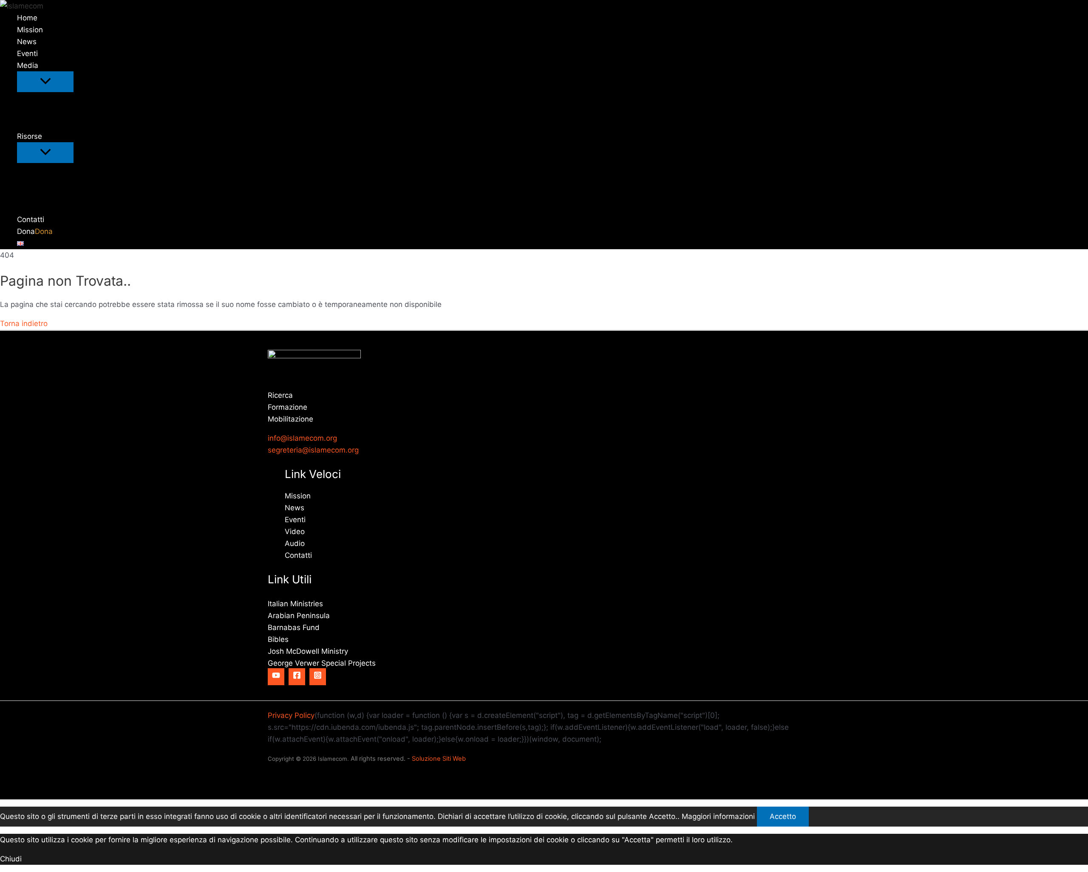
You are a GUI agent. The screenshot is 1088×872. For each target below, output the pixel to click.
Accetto (783, 816)
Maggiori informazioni (718, 816)
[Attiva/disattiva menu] (45, 81)
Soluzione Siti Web (439, 758)
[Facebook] (297, 676)
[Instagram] (317, 676)
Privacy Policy (291, 715)
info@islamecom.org (302, 438)
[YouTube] (276, 676)
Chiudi (11, 859)
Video (295, 531)
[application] (43, 65)
